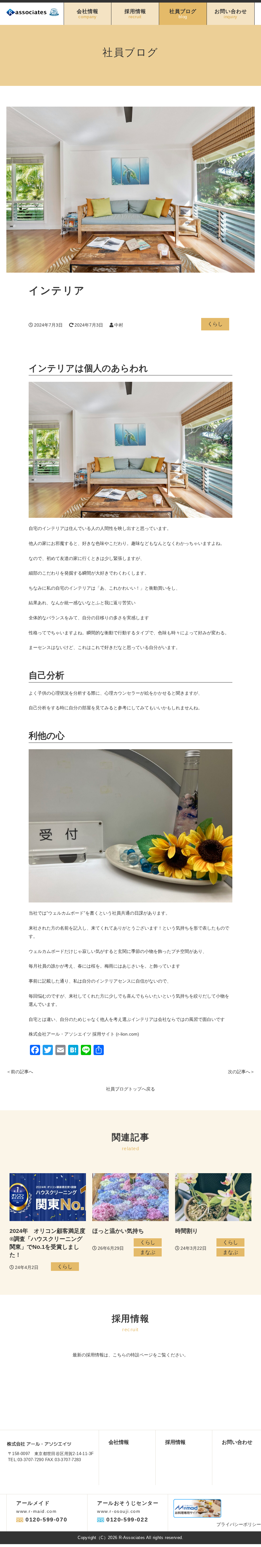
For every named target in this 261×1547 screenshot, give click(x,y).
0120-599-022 (127, 1519)
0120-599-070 (46, 1519)
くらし (215, 324)
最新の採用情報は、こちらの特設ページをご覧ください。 (130, 1354)
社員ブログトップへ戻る (130, 1088)
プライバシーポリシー (238, 1524)
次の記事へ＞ (241, 1071)
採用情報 (135, 14)
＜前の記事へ (19, 1071)
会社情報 (87, 14)
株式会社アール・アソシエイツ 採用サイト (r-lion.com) (84, 1034)
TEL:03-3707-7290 (26, 1459)
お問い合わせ (231, 14)
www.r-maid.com (36, 1511)
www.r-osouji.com (119, 1511)
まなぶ (147, 1252)
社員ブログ (182, 14)
